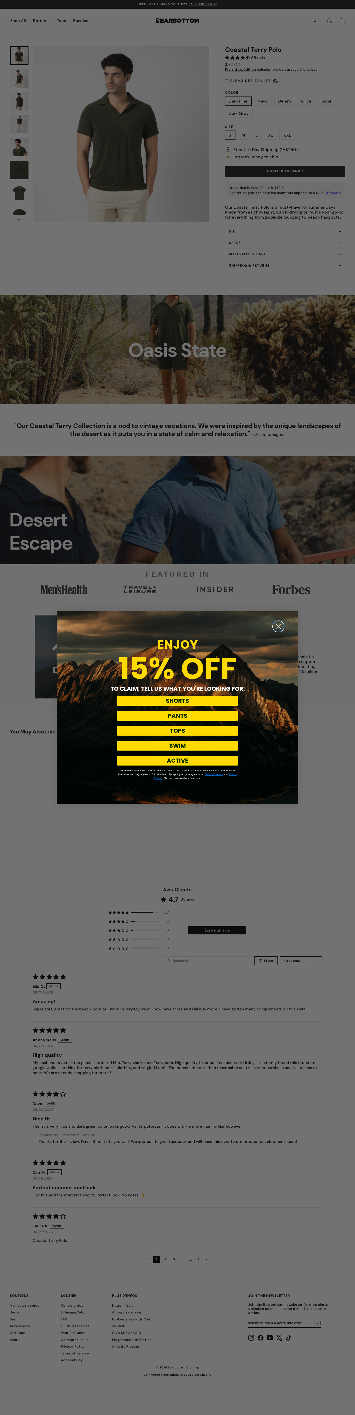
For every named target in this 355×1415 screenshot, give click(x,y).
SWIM (177, 746)
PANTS (177, 716)
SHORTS (177, 701)
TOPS (177, 731)
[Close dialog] (278, 626)
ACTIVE (177, 761)
